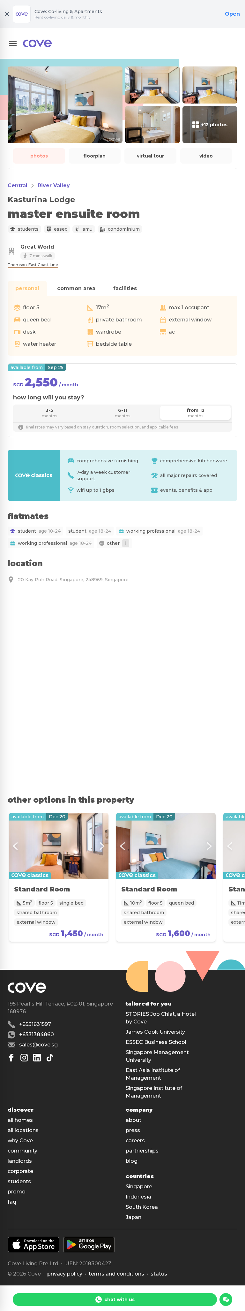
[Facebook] (11, 1057)
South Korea (142, 1207)
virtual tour (150, 156)
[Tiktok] (50, 1057)
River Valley (54, 185)
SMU (88, 229)
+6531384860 (36, 1034)
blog (131, 1161)
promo (17, 1192)
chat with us (119, 1299)
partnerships (142, 1151)
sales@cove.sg (38, 1045)
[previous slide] (15, 846)
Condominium (124, 229)
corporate (20, 1171)
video (206, 156)
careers (135, 1140)
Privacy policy (64, 1274)
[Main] (37, 43)
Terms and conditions (116, 1274)
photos (39, 156)
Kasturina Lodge (41, 199)
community (22, 1151)
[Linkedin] (37, 1057)
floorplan (95, 156)
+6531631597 (35, 1024)
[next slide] (102, 846)
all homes (20, 1120)
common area (76, 288)
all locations (23, 1130)
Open (232, 14)
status (159, 1274)
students (19, 1181)
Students (28, 229)
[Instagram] (24, 1057)
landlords (20, 1161)
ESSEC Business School (156, 1042)
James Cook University (155, 1032)
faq (12, 1202)
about (133, 1120)
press (133, 1130)
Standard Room (42, 889)
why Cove (20, 1140)
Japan (133, 1217)
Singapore (139, 1187)
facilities (125, 288)
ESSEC (60, 229)
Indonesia (138, 1197)
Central (17, 185)
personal (27, 288)
